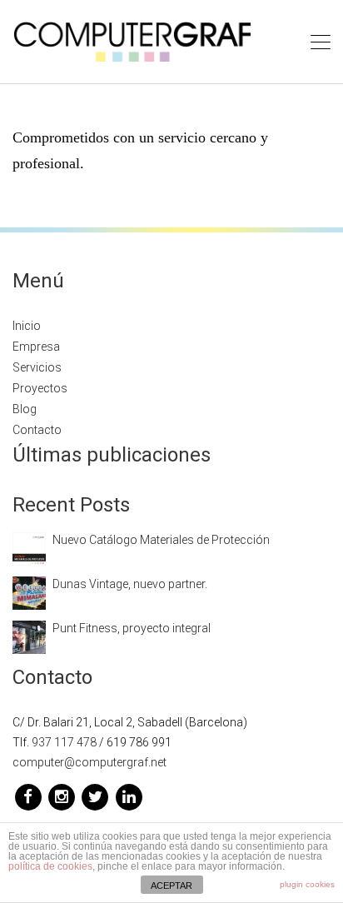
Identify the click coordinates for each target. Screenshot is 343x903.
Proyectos (39, 388)
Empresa (36, 346)
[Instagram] (62, 796)
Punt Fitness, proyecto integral (131, 628)
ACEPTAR (171, 886)
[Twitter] (96, 796)
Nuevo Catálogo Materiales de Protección (161, 539)
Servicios (37, 367)
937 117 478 (64, 742)
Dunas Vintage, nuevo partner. (129, 584)
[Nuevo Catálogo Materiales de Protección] (29, 547)
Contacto (37, 430)
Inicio (26, 325)
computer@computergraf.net (89, 762)
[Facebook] (29, 796)
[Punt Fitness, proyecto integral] (29, 635)
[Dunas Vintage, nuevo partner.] (29, 591)
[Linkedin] (128, 796)
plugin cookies (307, 884)
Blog (24, 409)
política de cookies (50, 866)
